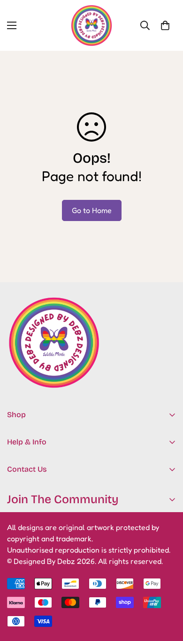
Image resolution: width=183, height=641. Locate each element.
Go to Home (92, 210)
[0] (165, 25)
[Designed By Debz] (91, 25)
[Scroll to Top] (166, 591)
